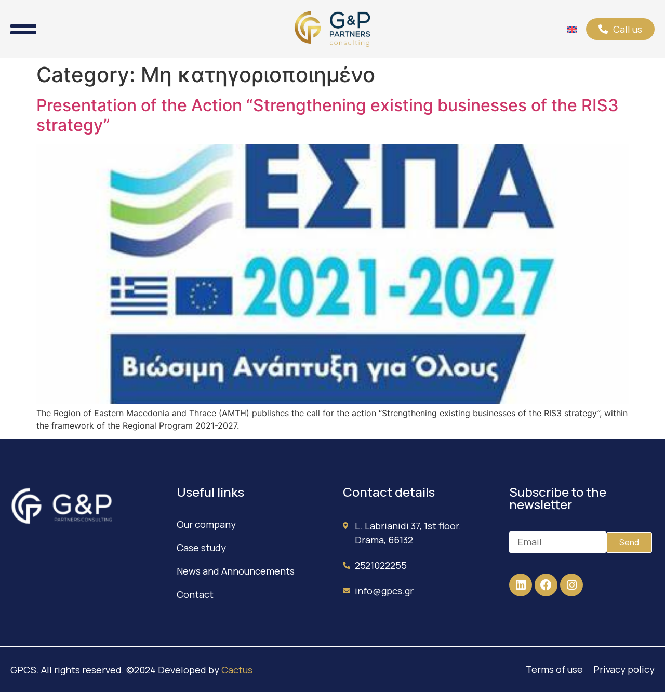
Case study (201, 547)
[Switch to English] (572, 29)
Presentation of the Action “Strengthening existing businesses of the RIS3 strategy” (327, 115)
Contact (195, 594)
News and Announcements (236, 571)
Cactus (236, 669)
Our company (206, 524)
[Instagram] (571, 585)
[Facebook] (546, 585)
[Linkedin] (520, 585)
